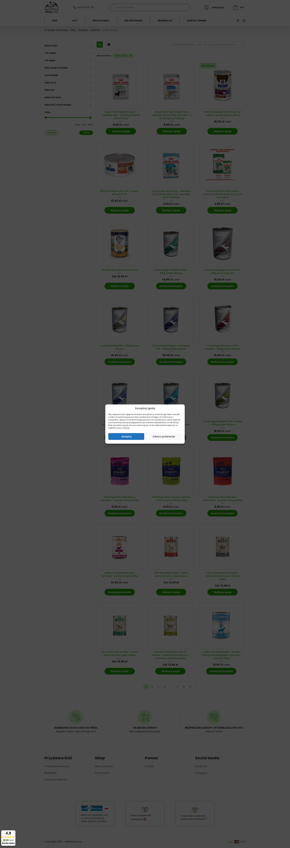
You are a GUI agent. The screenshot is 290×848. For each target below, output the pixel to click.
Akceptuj (126, 436)
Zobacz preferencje (164, 436)
